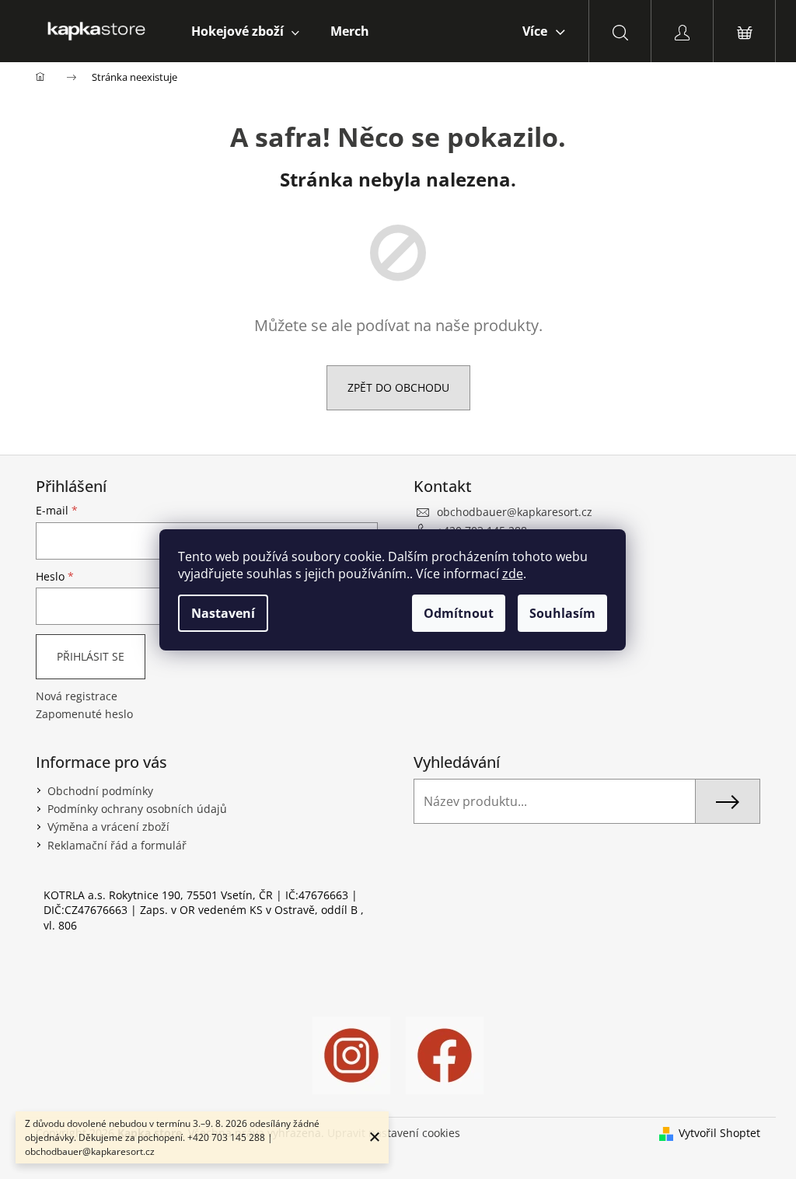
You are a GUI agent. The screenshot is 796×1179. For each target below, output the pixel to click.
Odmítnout (459, 613)
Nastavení (223, 613)
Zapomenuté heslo (84, 713)
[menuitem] (245, 31)
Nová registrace (76, 696)
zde (512, 573)
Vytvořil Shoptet (719, 1132)
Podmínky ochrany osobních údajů (137, 808)
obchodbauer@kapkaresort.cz (514, 511)
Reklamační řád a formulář (117, 845)
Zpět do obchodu (398, 387)
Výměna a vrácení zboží (108, 826)
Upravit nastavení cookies (393, 1132)
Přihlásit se (90, 656)
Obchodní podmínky (100, 790)
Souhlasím (562, 613)
